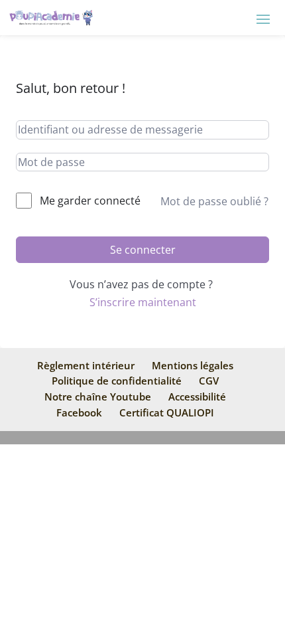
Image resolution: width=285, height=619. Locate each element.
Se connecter (143, 249)
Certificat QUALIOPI (166, 412)
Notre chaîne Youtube (97, 396)
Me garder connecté (90, 200)
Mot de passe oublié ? (214, 201)
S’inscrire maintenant (142, 302)
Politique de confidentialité (117, 380)
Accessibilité (197, 396)
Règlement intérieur (86, 365)
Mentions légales (192, 365)
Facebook (79, 412)
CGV (209, 380)
